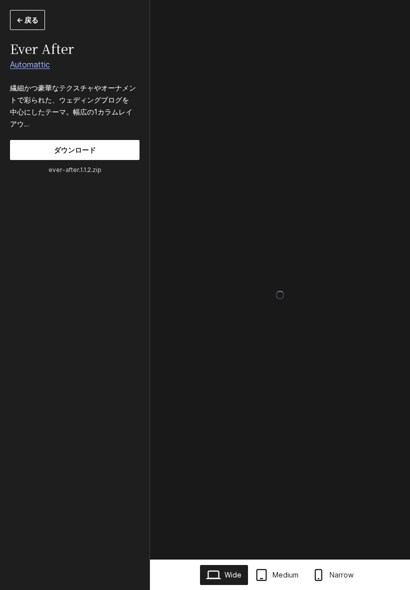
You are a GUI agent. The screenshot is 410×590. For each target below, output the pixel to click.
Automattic (30, 65)
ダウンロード (75, 150)
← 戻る (27, 20)
